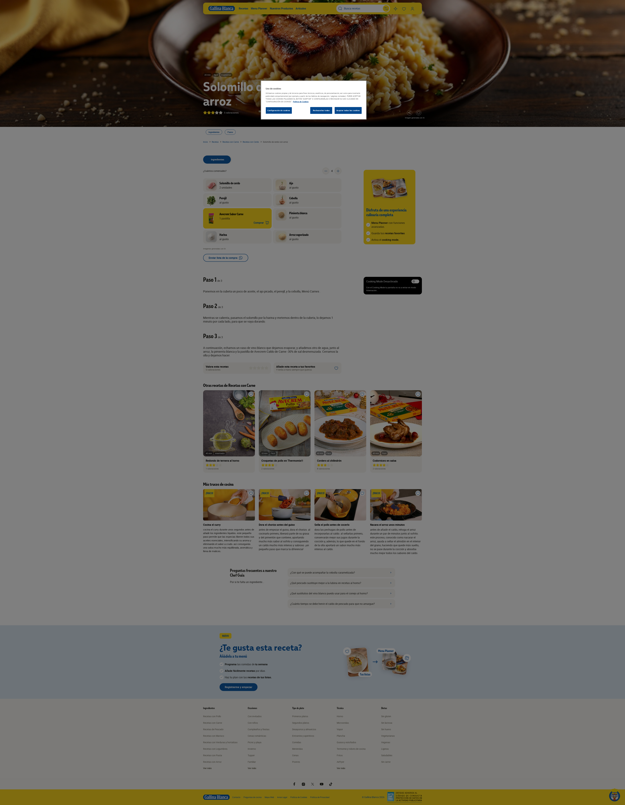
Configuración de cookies (278, 110)
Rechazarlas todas (321, 110)
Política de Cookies (301, 101)
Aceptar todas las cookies (348, 110)
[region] (314, 100)
